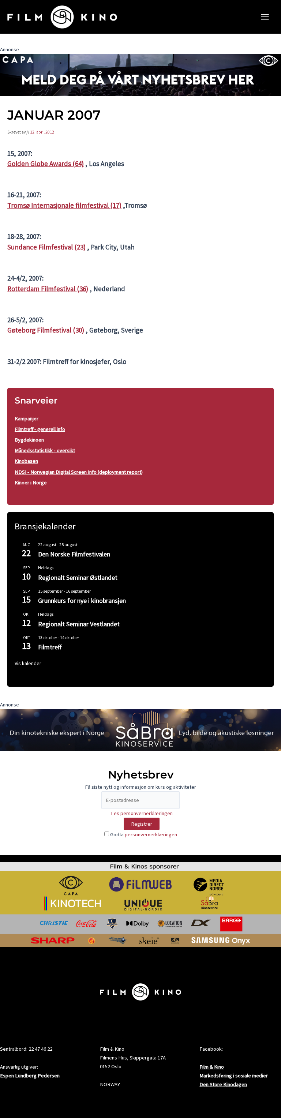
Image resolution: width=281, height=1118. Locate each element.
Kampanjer (26, 418)
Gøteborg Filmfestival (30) (45, 330)
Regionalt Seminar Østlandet (77, 577)
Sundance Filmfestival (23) (46, 247)
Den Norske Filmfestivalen (74, 554)
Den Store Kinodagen (223, 1084)
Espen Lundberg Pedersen (30, 1075)
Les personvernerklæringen (142, 813)
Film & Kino (211, 1066)
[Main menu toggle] (265, 17)
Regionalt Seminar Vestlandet (79, 624)
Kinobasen (26, 461)
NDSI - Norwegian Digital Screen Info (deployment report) (79, 472)
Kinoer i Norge (31, 482)
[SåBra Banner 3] (140, 729)
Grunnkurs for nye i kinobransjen (82, 600)
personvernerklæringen (151, 834)
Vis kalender (28, 663)
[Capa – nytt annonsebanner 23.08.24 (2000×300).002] (140, 74)
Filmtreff (49, 647)
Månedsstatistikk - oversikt (45, 450)
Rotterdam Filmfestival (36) (47, 288)
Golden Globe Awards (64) (45, 163)
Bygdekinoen (29, 439)
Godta (143, 834)
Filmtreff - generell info (40, 429)
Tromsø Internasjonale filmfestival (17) (64, 205)
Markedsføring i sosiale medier (233, 1075)
